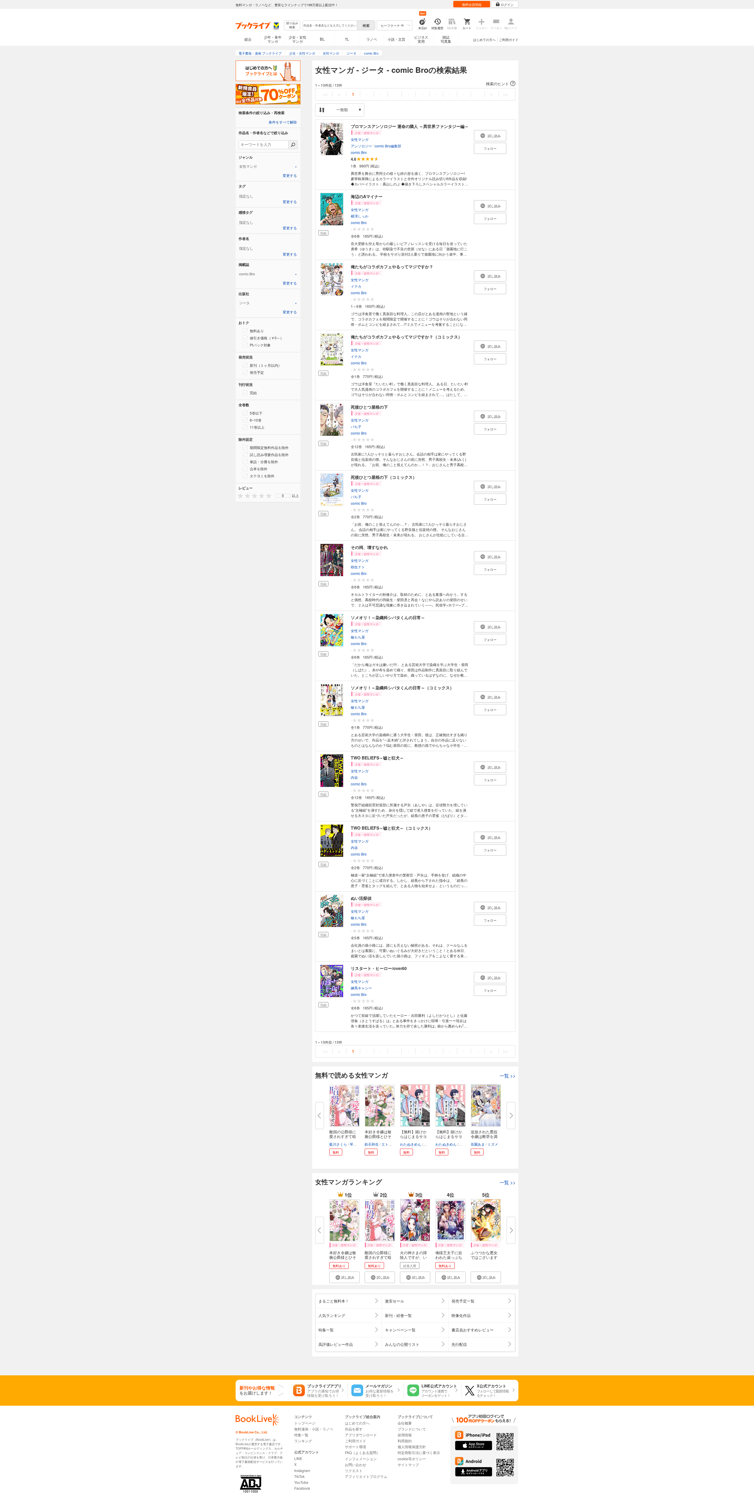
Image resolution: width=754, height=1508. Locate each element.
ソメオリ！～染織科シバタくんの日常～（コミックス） (402, 687)
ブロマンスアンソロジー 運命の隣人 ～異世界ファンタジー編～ (410, 126)
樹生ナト (358, 566)
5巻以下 (256, 412)
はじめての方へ (484, 39)
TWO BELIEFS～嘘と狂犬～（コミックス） (392, 828)
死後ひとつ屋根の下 (369, 407)
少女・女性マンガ (297, 39)
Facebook (302, 1488)
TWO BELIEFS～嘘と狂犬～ (377, 758)
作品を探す (354, 1428)
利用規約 (405, 1440)
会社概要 (405, 1422)
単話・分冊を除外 (264, 461)
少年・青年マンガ (273, 39)
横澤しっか (359, 215)
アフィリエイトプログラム (366, 1476)
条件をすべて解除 (283, 122)
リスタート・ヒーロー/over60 (379, 968)
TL (347, 39)
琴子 (353, 1144)
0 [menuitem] (283, 496)
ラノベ (371, 39)
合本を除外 (258, 468)
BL (322, 39)
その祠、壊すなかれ (369, 547)
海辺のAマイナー (367, 196)
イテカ (356, 286)
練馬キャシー (361, 987)
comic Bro (359, 152)
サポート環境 (355, 1446)
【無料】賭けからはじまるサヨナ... (413, 1136)
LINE (298, 1458)
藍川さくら (338, 1144)
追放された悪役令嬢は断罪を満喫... (484, 1136)
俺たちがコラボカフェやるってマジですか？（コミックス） (406, 337)
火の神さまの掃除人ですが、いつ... (413, 1257)
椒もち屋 (358, 636)
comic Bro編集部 (388, 145)
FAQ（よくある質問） (362, 1452)
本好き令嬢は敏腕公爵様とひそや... (378, 1136)
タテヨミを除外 (262, 475)
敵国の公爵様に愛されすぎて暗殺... (342, 1136)
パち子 (356, 426)
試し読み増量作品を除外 (269, 454)
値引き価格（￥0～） (267, 337)
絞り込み (292, 25)
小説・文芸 (396, 39)
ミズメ (492, 1144)
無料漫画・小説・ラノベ (313, 1428)
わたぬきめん (410, 1144)
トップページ (304, 1422)
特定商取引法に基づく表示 (419, 1452)
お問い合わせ (355, 1464)
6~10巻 (256, 419)
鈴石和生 (372, 1144)
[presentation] (239, 495)
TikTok (299, 1476)
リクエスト (354, 1470)
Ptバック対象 (260, 344)
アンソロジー (361, 145)
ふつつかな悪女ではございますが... (484, 1257)
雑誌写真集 (446, 39)
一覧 (507, 1075)
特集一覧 (301, 1434)
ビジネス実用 (421, 39)
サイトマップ (408, 1464)
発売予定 (257, 372)
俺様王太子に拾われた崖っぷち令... (448, 1257)
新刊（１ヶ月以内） (266, 365)
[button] (415, 84)
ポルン (429, 1144)
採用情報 (405, 1434)
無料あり (257, 330)
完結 (253, 392)
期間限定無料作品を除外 (269, 447)
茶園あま (478, 1144)
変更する (290, 176)
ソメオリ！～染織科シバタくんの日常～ (388, 617)
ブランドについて (412, 1428)
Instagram (302, 1470)
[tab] (268, 166)
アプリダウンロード (361, 1434)
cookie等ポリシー (412, 1458)
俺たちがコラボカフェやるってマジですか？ (392, 266)
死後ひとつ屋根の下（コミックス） (384, 477)
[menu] (283, 496)
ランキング (303, 1440)
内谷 (354, 777)
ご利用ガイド (508, 39)
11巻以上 (257, 427)
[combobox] (329, 25)
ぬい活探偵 (361, 898)
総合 (248, 39)
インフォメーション (361, 1458)
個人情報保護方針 (412, 1446)
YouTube (301, 1482)
